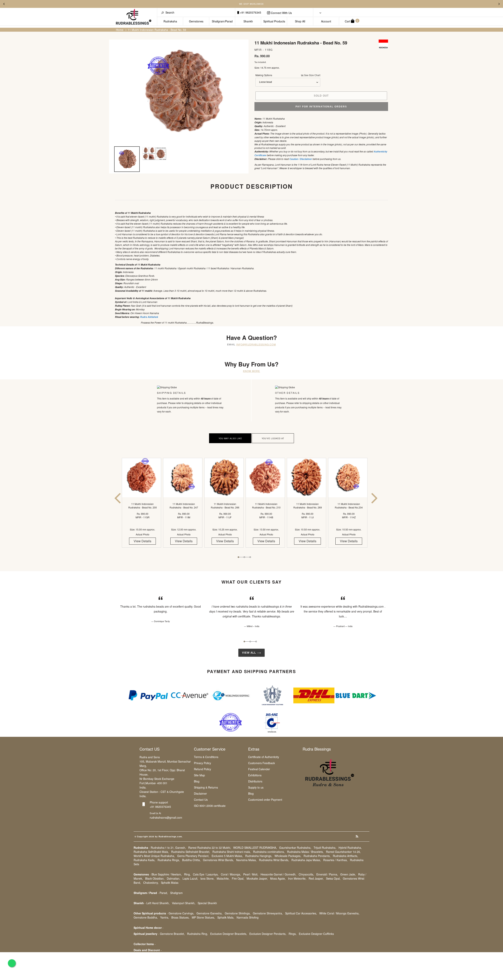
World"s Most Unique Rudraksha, (154, 856)
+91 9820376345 (250, 12)
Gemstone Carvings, (181, 913)
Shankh (248, 21)
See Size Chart (312, 75)
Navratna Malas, (246, 860)
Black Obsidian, (154, 878)
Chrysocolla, (306, 874)
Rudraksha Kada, (144, 860)
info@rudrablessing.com (256, 344)
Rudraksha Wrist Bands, (274, 860)
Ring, (187, 874)
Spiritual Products (274, 21)
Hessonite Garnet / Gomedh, (278, 874)
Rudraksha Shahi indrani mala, (231, 852)
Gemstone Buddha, (146, 917)
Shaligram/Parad (222, 21)
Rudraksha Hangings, (258, 856)
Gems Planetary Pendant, (193, 856)
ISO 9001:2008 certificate (210, 806)
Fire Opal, (238, 878)
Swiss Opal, (333, 878)
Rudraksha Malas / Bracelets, (305, 852)
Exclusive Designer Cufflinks (316, 934)
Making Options (287, 75)
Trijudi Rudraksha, (325, 848)
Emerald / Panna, (327, 874)
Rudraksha (170, 21)
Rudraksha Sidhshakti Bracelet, (190, 852)
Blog (196, 781)
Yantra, (164, 917)
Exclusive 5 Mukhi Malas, (227, 856)
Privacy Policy (202, 763)
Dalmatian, (173, 878)
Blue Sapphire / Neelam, (166, 874)
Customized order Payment (265, 800)
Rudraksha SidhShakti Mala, (151, 852)
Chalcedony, (151, 883)
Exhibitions (255, 775)
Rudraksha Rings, (169, 860)
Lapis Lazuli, (190, 878)
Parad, (164, 893)
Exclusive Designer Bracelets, (228, 934)
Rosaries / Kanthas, (335, 860)
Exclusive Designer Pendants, (267, 934)
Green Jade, (348, 874)
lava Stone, (207, 878)
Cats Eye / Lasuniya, (205, 874)
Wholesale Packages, (287, 856)
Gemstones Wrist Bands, (218, 860)
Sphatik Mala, (225, 917)
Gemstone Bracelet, (172, 934)
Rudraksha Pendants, (317, 856)
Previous (4, 4)
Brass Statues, (180, 917)
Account (326, 21)
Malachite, (223, 878)
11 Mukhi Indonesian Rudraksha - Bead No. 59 (157, 30)
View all (249, 652)
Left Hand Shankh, (158, 903)
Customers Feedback (261, 763)
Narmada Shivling (248, 917)
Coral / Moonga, (231, 874)
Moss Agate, (278, 878)
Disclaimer (200, 793)
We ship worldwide (251, 4)
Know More (251, 371)
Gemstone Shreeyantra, (268, 913)
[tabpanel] (142, 506)
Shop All (300, 21)
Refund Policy (202, 769)
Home (119, 30)
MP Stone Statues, (203, 917)
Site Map (199, 775)
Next (499, 4)
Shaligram (176, 893)
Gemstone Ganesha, (209, 913)
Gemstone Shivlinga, (238, 913)
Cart (351, 21)
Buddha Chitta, (191, 860)
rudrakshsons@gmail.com (166, 817)
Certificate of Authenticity (263, 757)
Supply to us (255, 787)
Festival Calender (259, 769)
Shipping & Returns (206, 787)
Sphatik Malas (169, 883)
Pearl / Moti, (250, 874)
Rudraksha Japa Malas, (306, 860)
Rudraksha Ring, (197, 934)
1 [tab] (238, 557)
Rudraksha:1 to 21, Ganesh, (168, 848)
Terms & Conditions (206, 757)
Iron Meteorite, (297, 878)
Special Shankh (207, 903)
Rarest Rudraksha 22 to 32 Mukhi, (209, 848)
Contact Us (201, 800)
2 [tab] (244, 557)
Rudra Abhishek (149, 317)
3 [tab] (250, 557)
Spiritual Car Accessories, (301, 913)
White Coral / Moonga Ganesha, (339, 913)
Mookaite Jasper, (257, 878)
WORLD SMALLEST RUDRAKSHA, (255, 848)
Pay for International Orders (321, 106)
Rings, (292, 934)
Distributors (255, 781)
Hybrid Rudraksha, (350, 848)
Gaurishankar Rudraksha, (295, 848)
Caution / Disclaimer (300, 159)
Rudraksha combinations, (269, 852)
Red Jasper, (316, 878)
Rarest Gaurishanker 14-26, (343, 852)
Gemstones (196, 21)
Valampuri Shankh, (183, 903)
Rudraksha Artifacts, (345, 856)
